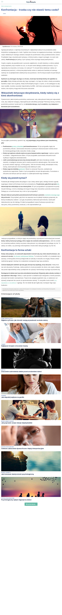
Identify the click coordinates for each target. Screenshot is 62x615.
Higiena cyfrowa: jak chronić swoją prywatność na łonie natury (24, 320)
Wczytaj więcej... (31, 504)
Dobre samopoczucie (6, 6)
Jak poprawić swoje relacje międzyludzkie (16, 423)
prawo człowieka (17, 146)
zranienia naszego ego (52, 195)
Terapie (3, 344)
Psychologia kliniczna (7, 446)
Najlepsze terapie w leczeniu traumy (14, 346)
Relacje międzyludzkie (7, 421)
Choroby (3, 395)
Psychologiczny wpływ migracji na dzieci (16, 500)
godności (22, 169)
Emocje (3, 369)
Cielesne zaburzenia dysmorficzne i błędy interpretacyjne (22, 448)
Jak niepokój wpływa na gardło (12, 397)
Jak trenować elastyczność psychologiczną (17, 474)
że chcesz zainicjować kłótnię (23, 256)
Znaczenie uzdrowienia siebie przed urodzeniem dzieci (21, 371)
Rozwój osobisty (6, 472)
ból (58, 184)
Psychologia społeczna (7, 498)
